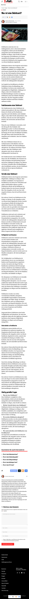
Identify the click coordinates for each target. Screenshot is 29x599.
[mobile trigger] (2, 1)
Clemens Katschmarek (9, 20)
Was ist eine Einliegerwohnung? (10, 459)
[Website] (27, 476)
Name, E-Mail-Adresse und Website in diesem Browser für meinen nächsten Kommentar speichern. (14, 540)
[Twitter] (19, 573)
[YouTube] (22, 573)
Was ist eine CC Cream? (8, 465)
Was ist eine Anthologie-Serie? (10, 462)
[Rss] (24, 573)
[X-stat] (8, 1)
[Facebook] (17, 573)
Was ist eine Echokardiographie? (10, 457)
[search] (19, 1)
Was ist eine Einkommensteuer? (10, 454)
